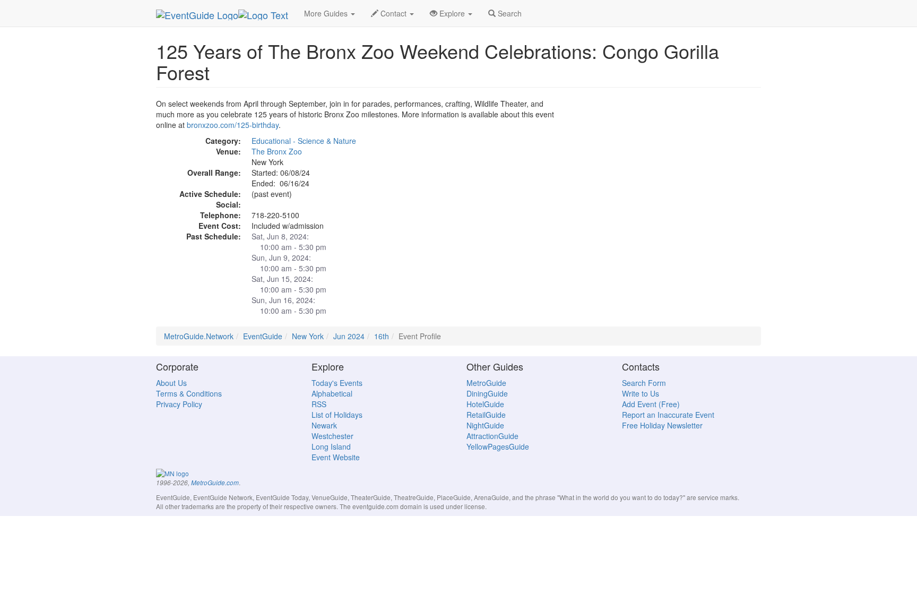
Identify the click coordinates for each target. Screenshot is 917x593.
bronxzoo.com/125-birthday (233, 124)
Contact (393, 13)
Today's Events (337, 382)
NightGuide (485, 425)
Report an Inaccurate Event (668, 414)
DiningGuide (487, 393)
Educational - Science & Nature (304, 140)
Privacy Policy (179, 404)
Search (509, 13)
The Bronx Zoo (277, 151)
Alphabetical (332, 393)
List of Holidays (337, 414)
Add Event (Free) (651, 404)
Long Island (331, 446)
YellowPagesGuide (497, 446)
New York (308, 336)
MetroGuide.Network (198, 336)
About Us (171, 382)
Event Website (336, 457)
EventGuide (262, 336)
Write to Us (640, 393)
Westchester (332, 436)
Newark (324, 425)
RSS (319, 404)
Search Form (644, 382)
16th (381, 336)
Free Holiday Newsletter (662, 425)
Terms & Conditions (189, 393)
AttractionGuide (492, 436)
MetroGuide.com (215, 482)
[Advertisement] (665, 172)
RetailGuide (486, 414)
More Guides (327, 13)
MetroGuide (486, 382)
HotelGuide (485, 404)
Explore (452, 13)
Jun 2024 (349, 336)
